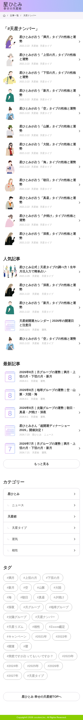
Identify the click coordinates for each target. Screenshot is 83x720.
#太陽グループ (16, 617)
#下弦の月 (53, 577)
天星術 (12, 516)
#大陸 (57, 587)
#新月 (10, 587)
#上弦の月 (30, 577)
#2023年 (68, 656)
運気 (15, 539)
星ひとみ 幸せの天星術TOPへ (42, 696)
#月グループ (31, 607)
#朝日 (24, 597)
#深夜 (10, 607)
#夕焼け (59, 597)
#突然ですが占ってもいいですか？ (30, 656)
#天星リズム (15, 626)
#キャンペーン (16, 636)
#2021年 (41, 636)
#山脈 (41, 587)
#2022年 (61, 636)
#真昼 (41, 597)
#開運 (10, 646)
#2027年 (12, 675)
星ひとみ (14, 494)
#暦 (25, 646)
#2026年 (53, 666)
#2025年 (33, 666)
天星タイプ (19, 527)
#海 (9, 597)
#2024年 (12, 666)
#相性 (36, 626)
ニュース (18, 505)
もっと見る (41, 464)
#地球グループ (59, 607)
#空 (25, 587)
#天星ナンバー (45, 617)
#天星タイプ (35, 675)
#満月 (10, 577)
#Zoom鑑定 (57, 626)
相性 (15, 550)
